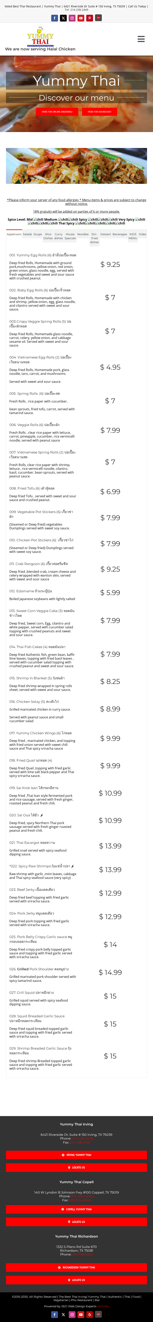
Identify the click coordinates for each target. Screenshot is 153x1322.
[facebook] (54, 18)
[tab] (14, 233)
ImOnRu (103, 1306)
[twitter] (63, 18)
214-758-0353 (82, 1254)
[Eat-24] (98, 17)
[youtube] (80, 18)
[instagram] (72, 18)
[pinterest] (89, 18)
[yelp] (89, 1314)
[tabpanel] (76, 662)
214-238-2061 (80, 1142)
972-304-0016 (80, 1200)
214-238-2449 (82, 1138)
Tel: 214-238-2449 (76, 10)
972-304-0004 (82, 1196)
